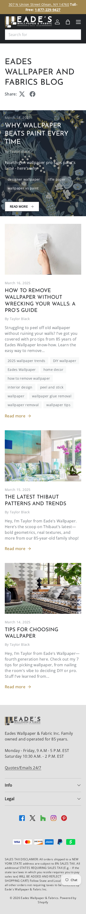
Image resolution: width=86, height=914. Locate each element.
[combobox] (43, 34)
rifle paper (57, 179)
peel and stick (51, 387)
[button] (68, 22)
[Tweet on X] (22, 94)
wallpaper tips (58, 405)
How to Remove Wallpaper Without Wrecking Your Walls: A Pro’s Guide (40, 300)
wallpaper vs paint (23, 188)
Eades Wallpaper (22, 369)
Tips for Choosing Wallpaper (31, 633)
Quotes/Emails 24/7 (23, 767)
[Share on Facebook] (32, 94)
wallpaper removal (23, 405)
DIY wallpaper (64, 360)
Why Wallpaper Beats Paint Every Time (37, 134)
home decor (53, 369)
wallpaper (16, 396)
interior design (20, 387)
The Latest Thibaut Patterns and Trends (35, 500)
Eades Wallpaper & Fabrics (39, 898)
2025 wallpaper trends (26, 360)
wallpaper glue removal (51, 396)
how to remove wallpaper (29, 378)
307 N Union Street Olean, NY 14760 (39, 4)
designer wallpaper (24, 179)
